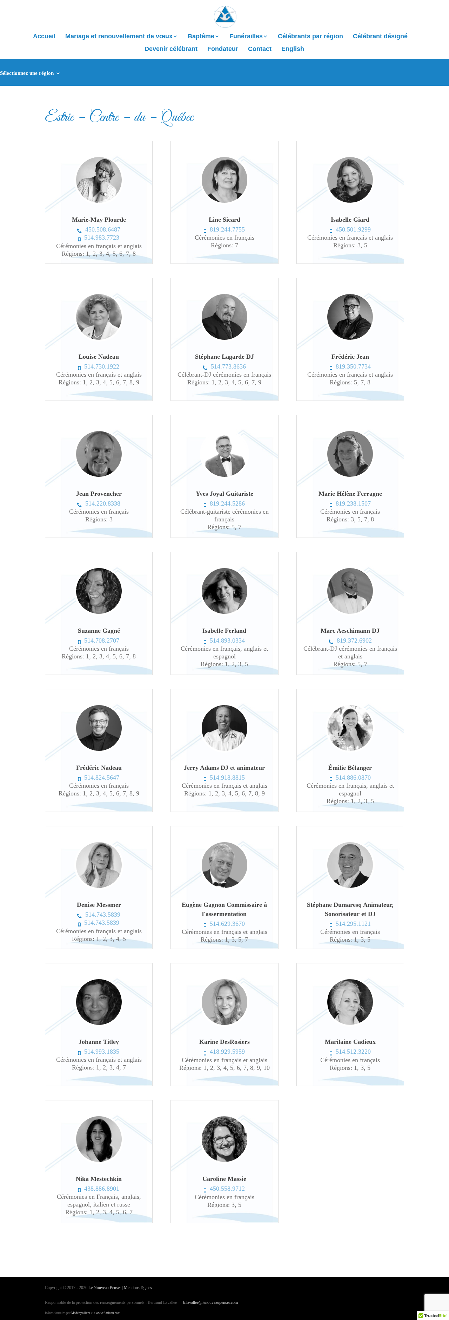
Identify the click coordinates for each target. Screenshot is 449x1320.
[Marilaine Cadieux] (350, 1025)
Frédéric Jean (350, 356)
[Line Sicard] (224, 203)
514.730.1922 (101, 366)
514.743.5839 (102, 914)
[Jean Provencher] (98, 477)
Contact (260, 49)
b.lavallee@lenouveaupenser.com (210, 1302)
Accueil (44, 37)
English (292, 49)
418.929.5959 (227, 1051)
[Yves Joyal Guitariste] (224, 477)
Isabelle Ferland (224, 630)
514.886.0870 (353, 777)
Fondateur (222, 49)
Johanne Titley (99, 1041)
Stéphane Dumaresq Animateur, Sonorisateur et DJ (350, 909)
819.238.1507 (353, 503)
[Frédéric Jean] (350, 340)
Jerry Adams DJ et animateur (224, 767)
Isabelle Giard (350, 219)
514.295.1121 (353, 923)
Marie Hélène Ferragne (350, 493)
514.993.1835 (101, 1051)
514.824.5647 (101, 777)
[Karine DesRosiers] (224, 1025)
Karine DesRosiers (224, 1041)
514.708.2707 (101, 640)
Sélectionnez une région (27, 73)
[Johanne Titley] (98, 1025)
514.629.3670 (227, 923)
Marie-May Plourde (99, 219)
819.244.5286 (227, 503)
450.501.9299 (353, 229)
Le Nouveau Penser (104, 1287)
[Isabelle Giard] (350, 203)
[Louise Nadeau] (98, 340)
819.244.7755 (227, 229)
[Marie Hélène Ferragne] (350, 477)
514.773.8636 (228, 366)
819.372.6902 (354, 640)
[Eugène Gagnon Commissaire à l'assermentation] (224, 888)
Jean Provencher (99, 493)
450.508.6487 (102, 229)
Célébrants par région (310, 37)
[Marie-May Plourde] (98, 203)
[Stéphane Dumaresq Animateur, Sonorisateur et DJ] (350, 888)
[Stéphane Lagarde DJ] (224, 340)
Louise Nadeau (99, 356)
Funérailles (246, 37)
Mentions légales (138, 1287)
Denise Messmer (99, 904)
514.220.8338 (102, 503)
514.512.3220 (353, 1051)
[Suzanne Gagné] (98, 614)
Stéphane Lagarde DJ (224, 356)
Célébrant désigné (380, 37)
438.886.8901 (101, 1188)
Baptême (201, 37)
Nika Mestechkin (99, 1178)
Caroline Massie (224, 1178)
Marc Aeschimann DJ (350, 630)
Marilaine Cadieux (350, 1041)
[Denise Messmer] (98, 888)
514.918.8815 (227, 777)
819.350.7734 (353, 366)
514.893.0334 (227, 640)
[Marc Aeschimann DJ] (350, 614)
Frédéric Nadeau (99, 767)
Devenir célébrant (171, 49)
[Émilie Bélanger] (350, 751)
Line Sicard (224, 219)
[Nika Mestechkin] (98, 1162)
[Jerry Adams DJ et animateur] (224, 751)
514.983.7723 (101, 237)
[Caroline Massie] (224, 1162)
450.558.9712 (227, 1188)
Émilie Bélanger (350, 767)
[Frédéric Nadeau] (98, 751)
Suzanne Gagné (99, 630)
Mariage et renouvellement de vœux (119, 37)
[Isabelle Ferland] (224, 614)
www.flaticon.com (108, 1313)
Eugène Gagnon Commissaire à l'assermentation (224, 909)
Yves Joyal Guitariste (224, 493)
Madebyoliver (80, 1313)
